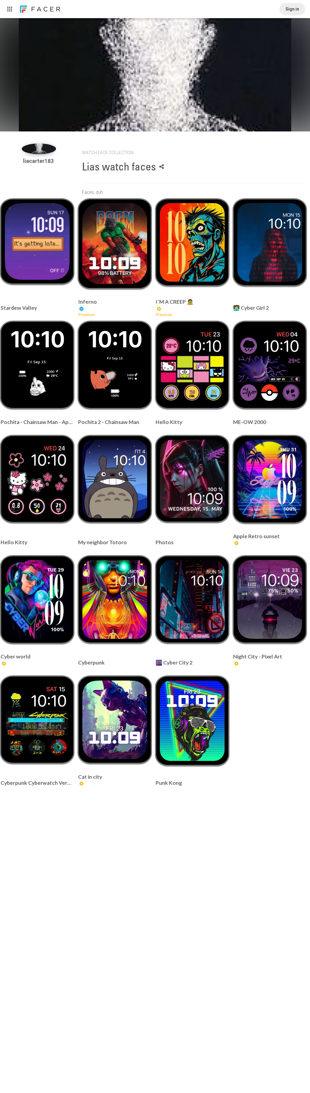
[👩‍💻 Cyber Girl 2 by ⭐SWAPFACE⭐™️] (269, 242)
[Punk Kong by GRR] (192, 721)
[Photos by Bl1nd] (192, 479)
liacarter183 (39, 161)
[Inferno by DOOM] (114, 243)
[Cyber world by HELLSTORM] (37, 599)
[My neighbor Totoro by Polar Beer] (114, 479)
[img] (39, 149)
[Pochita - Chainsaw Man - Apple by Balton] (37, 365)
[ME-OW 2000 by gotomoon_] (269, 365)
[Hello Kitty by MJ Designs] (192, 365)
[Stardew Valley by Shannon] (37, 241)
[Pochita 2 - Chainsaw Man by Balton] (114, 365)
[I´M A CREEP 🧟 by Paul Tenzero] (192, 242)
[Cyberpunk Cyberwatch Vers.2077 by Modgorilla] (37, 720)
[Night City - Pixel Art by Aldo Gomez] (269, 599)
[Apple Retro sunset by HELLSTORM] (269, 479)
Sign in (292, 9)
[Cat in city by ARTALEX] (114, 720)
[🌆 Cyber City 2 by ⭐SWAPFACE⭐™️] (192, 599)
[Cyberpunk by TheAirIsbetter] (114, 599)
